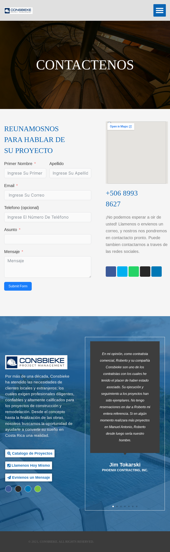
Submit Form (17, 286)
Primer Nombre (18, 163)
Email (9, 185)
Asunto (10, 229)
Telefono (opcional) (21, 207)
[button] (159, 10)
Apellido (56, 163)
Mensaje (12, 251)
